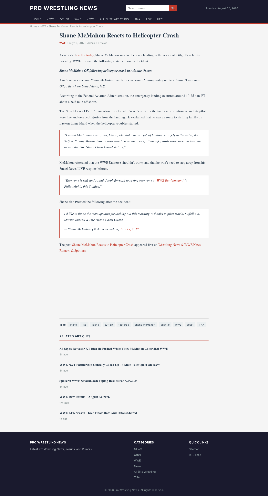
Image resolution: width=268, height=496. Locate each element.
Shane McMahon (145, 324)
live (84, 324)
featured (124, 324)
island (95, 324)
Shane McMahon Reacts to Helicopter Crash (103, 244)
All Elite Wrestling (114, 19)
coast (190, 324)
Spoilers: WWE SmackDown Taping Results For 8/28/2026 (98, 380)
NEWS (50, 19)
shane (73, 324)
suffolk (109, 324)
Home (37, 19)
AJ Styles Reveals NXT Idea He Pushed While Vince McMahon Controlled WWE (113, 348)
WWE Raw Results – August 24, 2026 (84, 396)
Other (64, 19)
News (90, 19)
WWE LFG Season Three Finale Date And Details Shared (98, 413)
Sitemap (194, 449)
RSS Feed (195, 454)
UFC (160, 19)
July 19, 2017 (129, 229)
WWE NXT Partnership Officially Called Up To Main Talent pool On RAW (109, 364)
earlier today (85, 55)
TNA (137, 19)
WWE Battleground (170, 180)
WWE (78, 19)
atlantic (165, 324)
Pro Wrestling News (63, 8)
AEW (149, 19)
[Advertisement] (134, 286)
